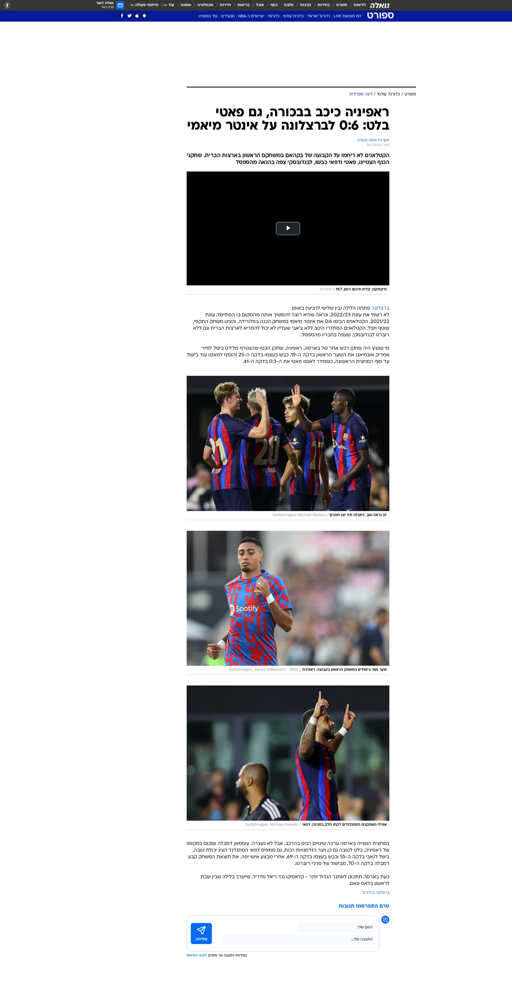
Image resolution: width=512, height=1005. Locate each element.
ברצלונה (380, 308)
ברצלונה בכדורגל (375, 893)
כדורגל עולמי (293, 16)
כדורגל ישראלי (318, 16)
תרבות (305, 5)
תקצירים (228, 16)
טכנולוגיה (205, 5)
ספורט (341, 5)
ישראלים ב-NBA (251, 16)
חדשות (360, 5)
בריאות (243, 5)
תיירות (225, 5)
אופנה (186, 5)
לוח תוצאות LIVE (347, 16)
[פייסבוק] (122, 16)
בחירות (324, 5)
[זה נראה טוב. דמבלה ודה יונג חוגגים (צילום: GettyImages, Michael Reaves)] (288, 448)
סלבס (289, 5)
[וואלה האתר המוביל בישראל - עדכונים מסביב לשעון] (379, 5)
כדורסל (273, 16)
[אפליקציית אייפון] (137, 16)
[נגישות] (7, 5)
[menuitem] (356, 5)
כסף (274, 5)
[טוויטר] (129, 16)
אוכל (260, 5)
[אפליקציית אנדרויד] (144, 16)
